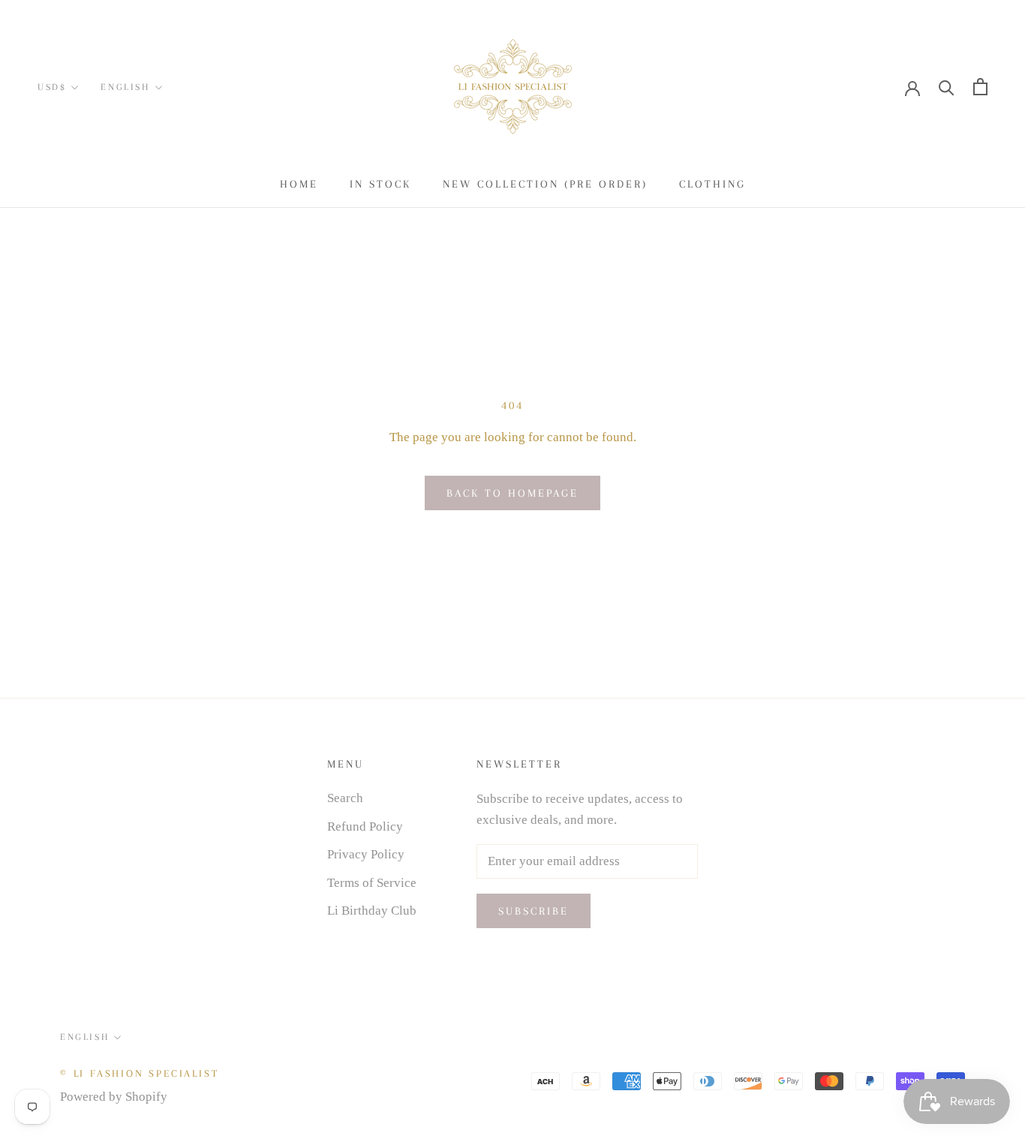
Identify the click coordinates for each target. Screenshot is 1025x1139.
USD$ (52, 87)
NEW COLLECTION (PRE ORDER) (545, 184)
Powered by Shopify (113, 1096)
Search (345, 798)
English (125, 87)
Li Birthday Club (371, 910)
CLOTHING (712, 184)
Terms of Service (371, 883)
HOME (299, 184)
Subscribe (533, 911)
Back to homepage (512, 493)
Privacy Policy (365, 854)
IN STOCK (380, 184)
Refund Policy (365, 826)
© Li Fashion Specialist (139, 1073)
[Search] (946, 87)
